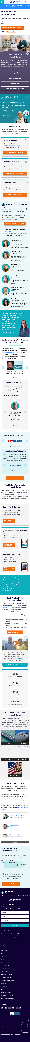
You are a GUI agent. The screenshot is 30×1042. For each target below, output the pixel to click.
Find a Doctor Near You (7, 521)
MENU (2, 2)
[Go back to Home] (15, 892)
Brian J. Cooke (14, 825)
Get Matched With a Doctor (14, 152)
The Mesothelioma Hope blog (10, 352)
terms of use (4, 1034)
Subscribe (15, 925)
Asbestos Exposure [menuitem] (6, 951)
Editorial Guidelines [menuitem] (6, 992)
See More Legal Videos (14, 664)
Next (27, 367)
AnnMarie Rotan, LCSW (17, 816)
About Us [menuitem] (3, 983)
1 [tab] (13, 377)
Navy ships (11, 724)
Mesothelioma (5, 60)
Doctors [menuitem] (3, 962)
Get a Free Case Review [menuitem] (7, 995)
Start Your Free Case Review (14, 173)
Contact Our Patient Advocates (14, 194)
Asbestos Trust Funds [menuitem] (6, 974)
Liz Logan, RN (15, 251)
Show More (14, 842)
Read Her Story (7, 115)
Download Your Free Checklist (8, 545)
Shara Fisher (15, 299)
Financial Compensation (15, 88)
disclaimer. (17, 1034)
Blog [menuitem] (2, 989)
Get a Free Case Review (14, 632)
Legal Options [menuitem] (4, 971)
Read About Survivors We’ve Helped (13, 399)
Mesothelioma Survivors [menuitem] (7, 965)
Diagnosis (15, 73)
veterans (3, 720)
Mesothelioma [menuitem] (4, 948)
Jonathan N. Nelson (17, 287)
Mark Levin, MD (14, 835)
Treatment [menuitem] (3, 959)
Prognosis (15, 83)
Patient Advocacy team (11, 232)
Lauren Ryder (15, 276)
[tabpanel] (15, 368)
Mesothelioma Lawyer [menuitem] (6, 977)
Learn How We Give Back (14, 478)
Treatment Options (15, 78)
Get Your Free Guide (7, 568)
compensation (7, 607)
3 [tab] (16, 377)
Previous (3, 367)
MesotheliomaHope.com (15, 2)
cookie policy (10, 1034)
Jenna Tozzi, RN (16, 240)
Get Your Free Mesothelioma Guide (11, 27)
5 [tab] (17, 446)
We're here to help (11, 900)
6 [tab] (19, 446)
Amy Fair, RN (15, 264)
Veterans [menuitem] (3, 956)
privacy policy (25, 1032)
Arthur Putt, (15, 418)
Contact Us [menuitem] (4, 986)
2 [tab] (12, 446)
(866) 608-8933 (22, 658)
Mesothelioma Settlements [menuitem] (7, 980)
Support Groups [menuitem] (5, 968)
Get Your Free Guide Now (10, 883)
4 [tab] (15, 446)
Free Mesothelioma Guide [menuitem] (7, 998)
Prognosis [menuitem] (3, 953)
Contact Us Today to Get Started (14, 223)
